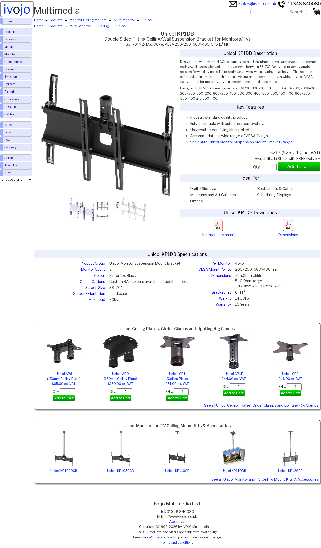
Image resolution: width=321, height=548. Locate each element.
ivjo (16, 9)
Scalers (9, 69)
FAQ (7, 140)
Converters (11, 99)
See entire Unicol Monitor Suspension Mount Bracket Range (241, 142)
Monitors (10, 47)
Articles (9, 158)
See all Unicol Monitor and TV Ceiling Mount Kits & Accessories (265, 479)
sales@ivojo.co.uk (257, 3)
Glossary (10, 147)
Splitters (9, 84)
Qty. (56, 391)
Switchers (11, 76)
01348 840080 (304, 3)
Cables (9, 114)
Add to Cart (64, 398)
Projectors (11, 32)
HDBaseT (11, 107)
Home (8, 21)
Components (13, 62)
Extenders (11, 92)
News (8, 173)
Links (8, 132)
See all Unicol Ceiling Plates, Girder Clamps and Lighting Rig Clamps (261, 405)
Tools (8, 125)
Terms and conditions (177, 542)
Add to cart (299, 166)
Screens (10, 39)
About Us (177, 521)
